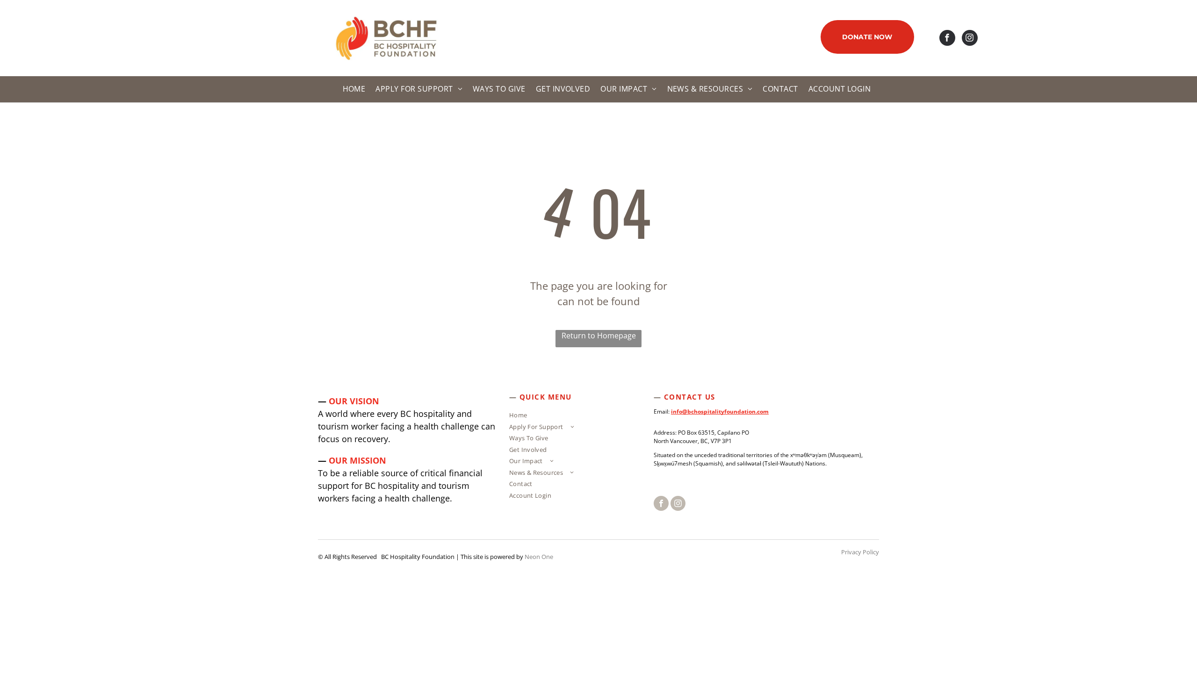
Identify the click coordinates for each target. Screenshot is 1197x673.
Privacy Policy (860, 552)
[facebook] (947, 39)
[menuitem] (352, 89)
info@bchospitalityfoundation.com (720, 411)
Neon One (539, 556)
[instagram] (970, 39)
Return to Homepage (599, 335)
